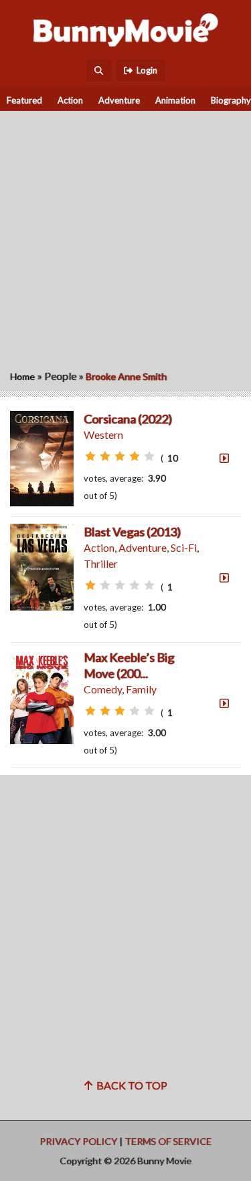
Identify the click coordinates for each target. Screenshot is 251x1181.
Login (145, 70)
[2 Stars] (105, 456)
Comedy (103, 689)
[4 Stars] (134, 456)
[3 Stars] (120, 456)
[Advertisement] (125, 236)
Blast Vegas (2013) (132, 531)
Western (103, 434)
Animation (175, 100)
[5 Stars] (149, 456)
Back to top (129, 1085)
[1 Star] (90, 456)
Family (141, 689)
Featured (24, 100)
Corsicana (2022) (128, 418)
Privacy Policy (78, 1141)
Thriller (101, 563)
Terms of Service (168, 1141)
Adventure (119, 100)
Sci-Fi (184, 547)
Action (70, 100)
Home (22, 376)
